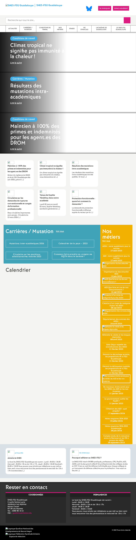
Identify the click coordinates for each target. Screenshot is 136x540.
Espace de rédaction (17, 536)
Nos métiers (111, 234)
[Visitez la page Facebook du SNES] (110, 530)
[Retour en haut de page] (10, 530)
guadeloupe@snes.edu (22, 513)
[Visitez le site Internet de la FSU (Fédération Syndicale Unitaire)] (23, 534)
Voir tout (60, 231)
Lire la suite (16, 63)
